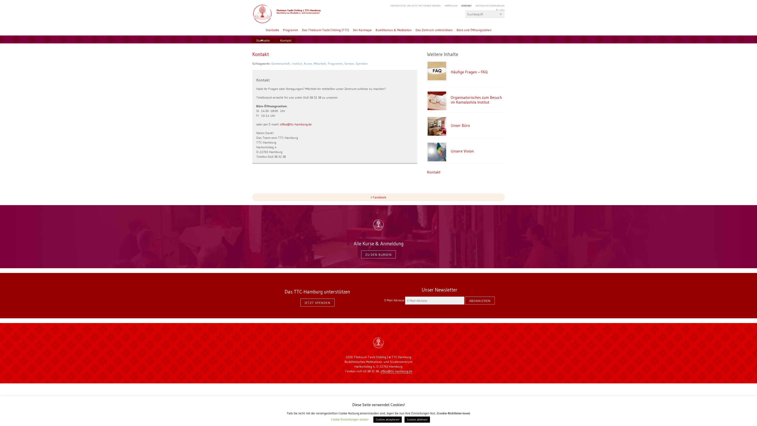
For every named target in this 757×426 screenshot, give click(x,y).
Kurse (308, 63)
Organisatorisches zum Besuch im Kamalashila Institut (476, 100)
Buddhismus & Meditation (394, 30)
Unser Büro (460, 125)
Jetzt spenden (317, 303)
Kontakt (466, 5)
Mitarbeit (320, 63)
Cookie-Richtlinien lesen (453, 413)
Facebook (379, 197)
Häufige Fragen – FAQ (469, 71)
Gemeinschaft (280, 63)
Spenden (362, 63)
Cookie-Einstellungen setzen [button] (349, 419)
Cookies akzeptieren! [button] (387, 419)
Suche (500, 11)
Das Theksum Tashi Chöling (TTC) (325, 30)
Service (349, 63)
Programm (290, 30)
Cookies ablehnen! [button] (417, 419)
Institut (297, 63)
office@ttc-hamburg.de (295, 124)
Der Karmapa (362, 30)
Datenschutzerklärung (490, 5)
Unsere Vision (462, 151)
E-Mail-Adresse (394, 300)
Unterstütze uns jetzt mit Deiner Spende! (415, 5)
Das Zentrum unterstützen (434, 30)
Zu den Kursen (378, 255)
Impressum (451, 5)
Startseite (272, 30)
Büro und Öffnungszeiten (474, 30)
